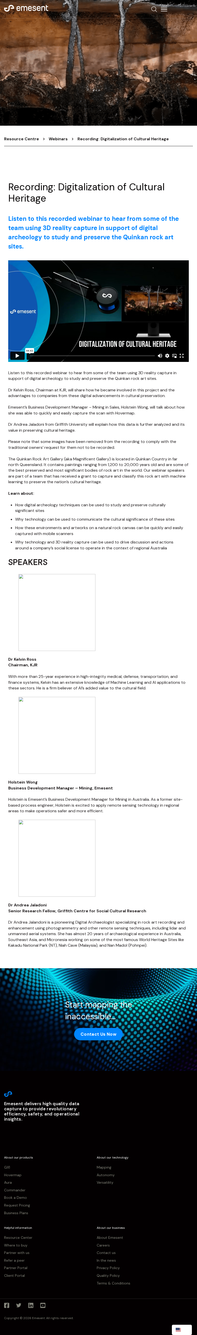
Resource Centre (21, 139)
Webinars (58, 139)
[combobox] (182, 1330)
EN (185, 1329)
